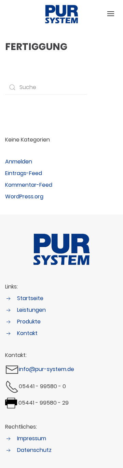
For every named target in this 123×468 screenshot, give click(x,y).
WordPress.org (24, 196)
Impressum (31, 438)
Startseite (30, 298)
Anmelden (18, 161)
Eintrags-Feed (23, 173)
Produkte (29, 321)
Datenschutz (34, 450)
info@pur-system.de (46, 369)
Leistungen (31, 310)
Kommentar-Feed (28, 185)
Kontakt (27, 333)
